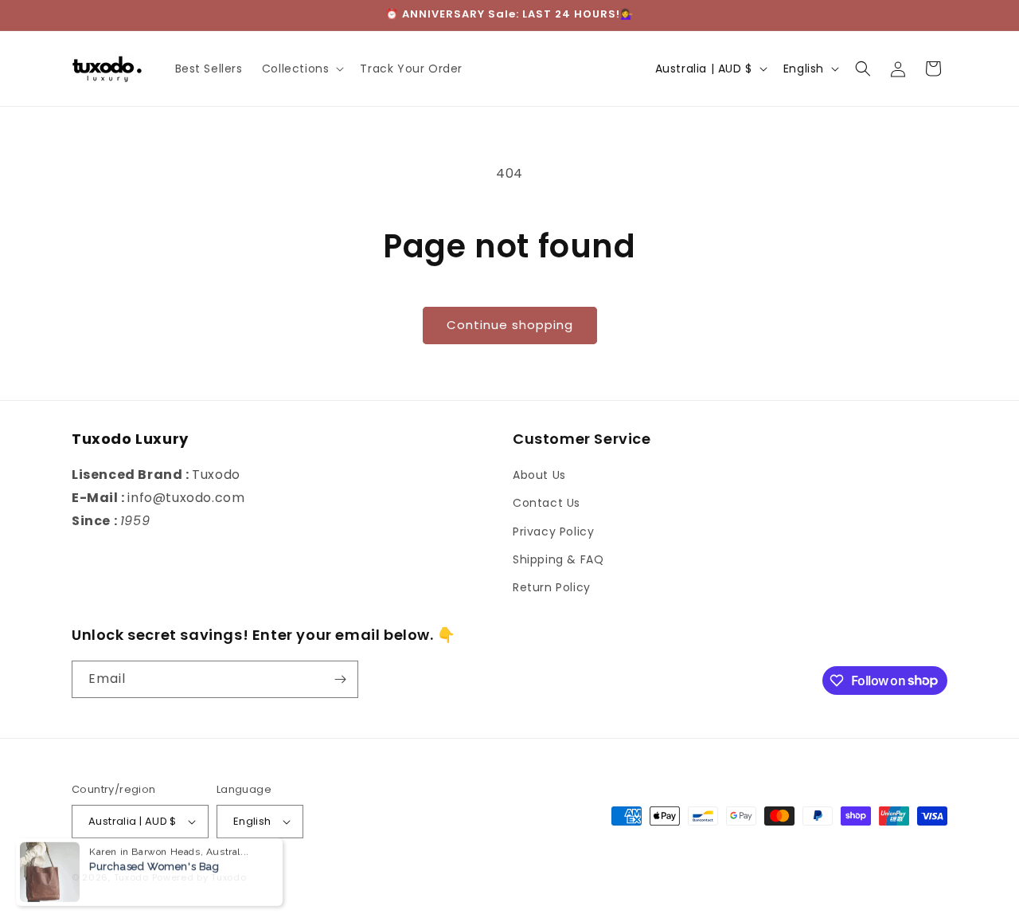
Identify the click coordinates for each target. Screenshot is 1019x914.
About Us (539, 475)
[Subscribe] (339, 679)
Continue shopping (510, 324)
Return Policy (552, 587)
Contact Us (546, 503)
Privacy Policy (553, 531)
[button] (301, 68)
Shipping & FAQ (558, 559)
